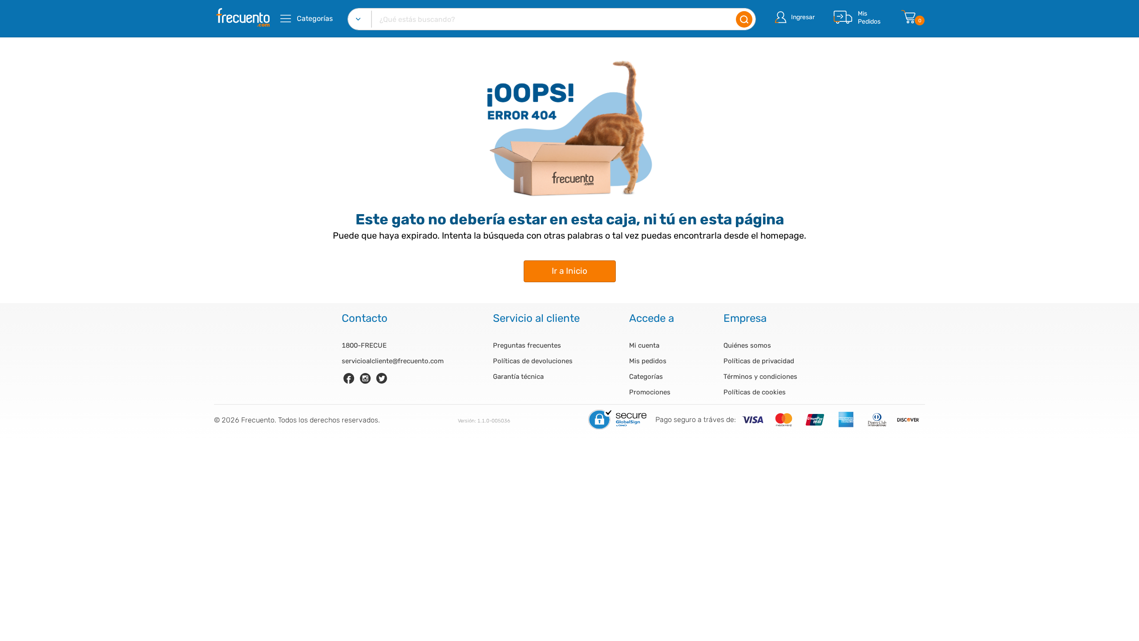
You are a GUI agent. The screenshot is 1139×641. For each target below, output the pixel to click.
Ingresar (803, 17)
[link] (349, 378)
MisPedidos (869, 17)
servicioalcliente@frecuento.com (393, 361)
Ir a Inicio (569, 271)
